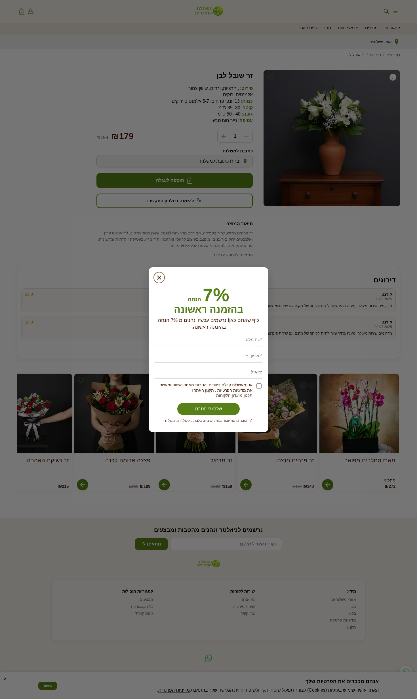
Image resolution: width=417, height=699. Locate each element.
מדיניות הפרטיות (231, 390)
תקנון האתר (204, 390)
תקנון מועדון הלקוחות (234, 395)
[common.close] (159, 277)
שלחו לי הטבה (208, 408)
